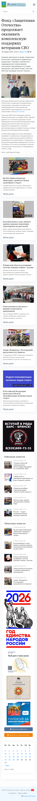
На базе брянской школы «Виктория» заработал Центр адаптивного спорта (16, 180)
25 (10, 760)
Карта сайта (22, 793)
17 (5, 757)
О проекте (12, 793)
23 (30, 757)
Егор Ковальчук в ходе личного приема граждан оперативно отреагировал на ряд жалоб (17, 223)
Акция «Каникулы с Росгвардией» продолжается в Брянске (18, 351)
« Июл (7, 766)
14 (21, 754)
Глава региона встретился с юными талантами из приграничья (15, 308)
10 (5, 754)
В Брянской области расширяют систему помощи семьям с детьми (18, 266)
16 (30, 754)
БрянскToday (19, 111)
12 (13, 754)
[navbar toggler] (34, 4)
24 (6, 760)
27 (18, 760)
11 (9, 754)
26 (14, 760)
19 (13, 757)
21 (21, 757)
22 (26, 757)
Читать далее (8, 194)
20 (18, 757)
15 (26, 754)
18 (9, 757)
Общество (23, 52)
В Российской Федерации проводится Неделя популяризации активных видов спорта (17, 394)
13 (17, 754)
